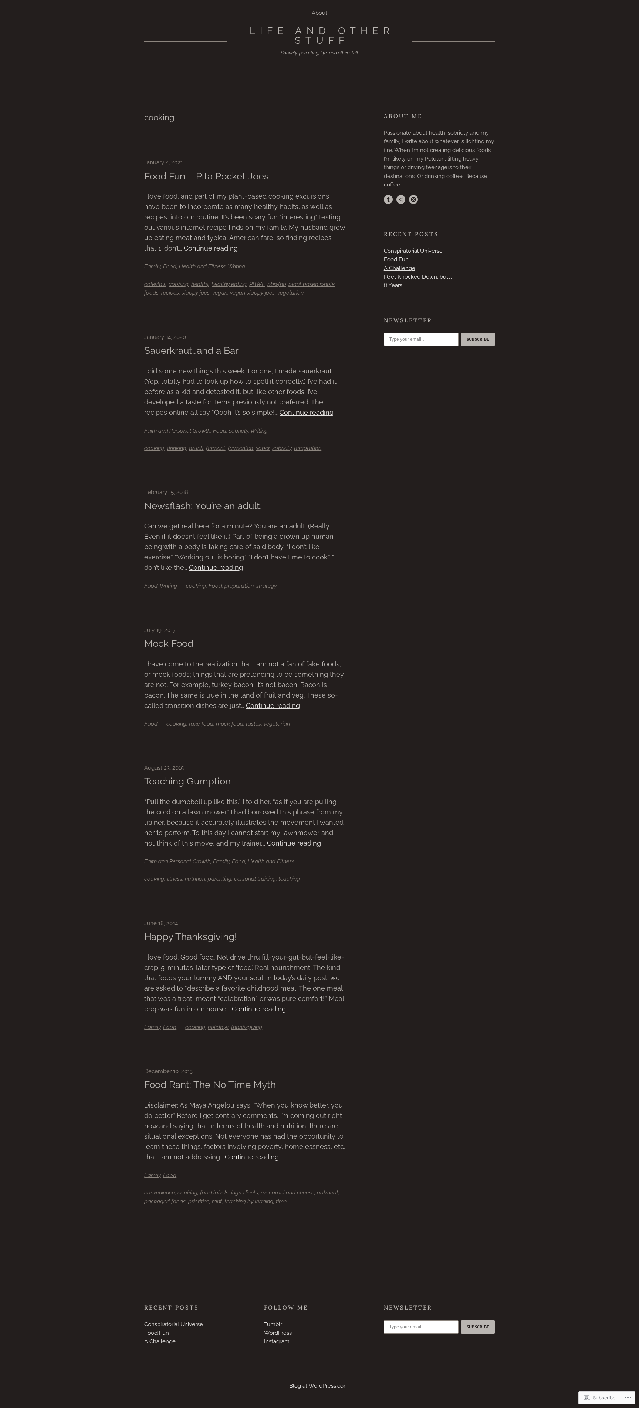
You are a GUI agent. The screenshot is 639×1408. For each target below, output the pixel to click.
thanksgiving (246, 1027)
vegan (219, 292)
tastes (253, 723)
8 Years (393, 285)
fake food (201, 723)
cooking (179, 284)
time (281, 1201)
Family (152, 266)
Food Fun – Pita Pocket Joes (206, 176)
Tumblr (273, 1324)
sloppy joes (196, 292)
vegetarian (290, 292)
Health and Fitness (202, 266)
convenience (159, 1192)
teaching (289, 879)
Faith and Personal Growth (177, 430)
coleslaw (155, 284)
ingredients (244, 1192)
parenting (219, 879)
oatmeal (327, 1192)
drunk (196, 448)
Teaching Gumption (187, 781)
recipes (170, 292)
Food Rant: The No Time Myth (210, 1084)
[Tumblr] (388, 199)
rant (217, 1201)
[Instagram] (413, 199)
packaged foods (165, 1201)
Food (169, 266)
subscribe (478, 339)
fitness (174, 879)
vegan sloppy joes (252, 292)
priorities (198, 1201)
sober (263, 448)
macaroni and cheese (287, 1192)
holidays (218, 1027)
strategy (266, 585)
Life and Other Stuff (322, 35)
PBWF (257, 284)
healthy (200, 284)
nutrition (195, 879)
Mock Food (168, 643)
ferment (215, 448)
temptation (307, 448)
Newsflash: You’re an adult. (203, 505)
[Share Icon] (400, 199)
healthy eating (229, 284)
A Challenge (399, 268)
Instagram (277, 1341)
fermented (240, 448)
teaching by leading (248, 1201)
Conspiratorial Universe (413, 251)
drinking (176, 448)
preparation (239, 585)
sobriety (238, 430)
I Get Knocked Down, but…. (418, 276)
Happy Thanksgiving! (190, 936)
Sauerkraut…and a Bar (191, 350)
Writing (236, 266)
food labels (214, 1192)
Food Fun (396, 259)
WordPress (278, 1333)
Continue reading (211, 248)
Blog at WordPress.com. (319, 1385)
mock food (229, 723)
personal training (255, 879)
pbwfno (276, 284)
